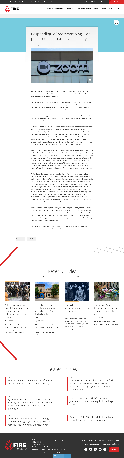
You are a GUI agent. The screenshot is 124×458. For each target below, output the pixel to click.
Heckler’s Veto (20, 239)
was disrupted (68, 142)
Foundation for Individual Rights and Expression (52, 440)
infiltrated (64, 132)
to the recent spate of (83, 102)
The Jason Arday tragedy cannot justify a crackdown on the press (105, 309)
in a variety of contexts (68, 116)
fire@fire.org (36, 446)
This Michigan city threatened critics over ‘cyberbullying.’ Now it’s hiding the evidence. (47, 310)
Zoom (74, 107)
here (91, 168)
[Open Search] (118, 9)
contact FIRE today (59, 229)
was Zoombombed (77, 127)
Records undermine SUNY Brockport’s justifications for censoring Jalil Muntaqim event (92, 400)
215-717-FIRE (46, 446)
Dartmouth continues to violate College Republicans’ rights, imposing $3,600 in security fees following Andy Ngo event (29, 421)
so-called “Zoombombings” (40, 105)
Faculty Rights (31, 239)
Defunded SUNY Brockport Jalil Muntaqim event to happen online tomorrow (92, 418)
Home (6, 16)
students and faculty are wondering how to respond (58, 102)
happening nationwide (52, 116)
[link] (12, 8)
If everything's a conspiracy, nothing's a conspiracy (76, 307)
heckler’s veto (73, 192)
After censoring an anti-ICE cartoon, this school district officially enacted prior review (17, 310)
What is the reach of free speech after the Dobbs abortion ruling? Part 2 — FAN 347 (30, 382)
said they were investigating (63, 134)
